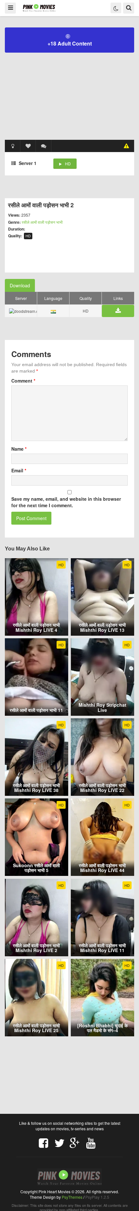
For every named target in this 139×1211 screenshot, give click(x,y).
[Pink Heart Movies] (39, 7)
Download (20, 285)
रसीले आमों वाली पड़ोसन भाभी (42, 222)
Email (18, 470)
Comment (23, 380)
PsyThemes (72, 1197)
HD (68, 163)
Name (19, 449)
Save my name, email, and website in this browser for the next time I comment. (66, 502)
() (43, 146)
